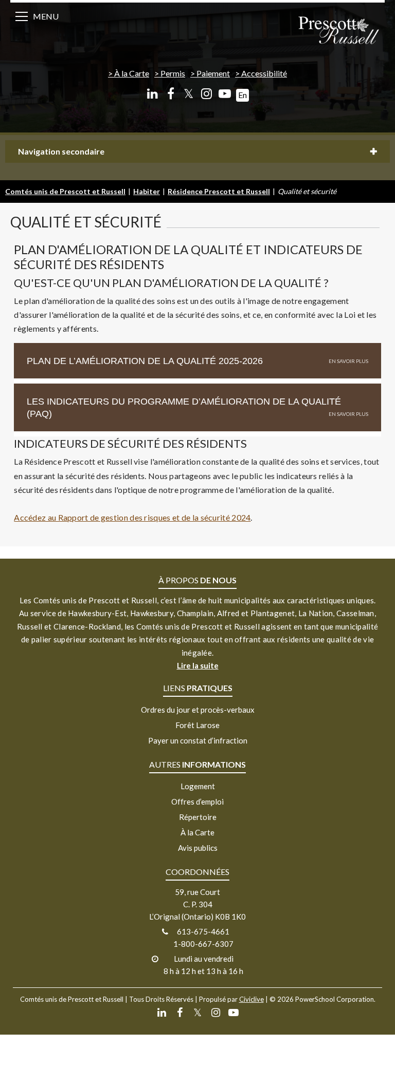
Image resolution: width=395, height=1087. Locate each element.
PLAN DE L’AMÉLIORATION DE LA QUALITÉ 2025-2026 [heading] (145, 361)
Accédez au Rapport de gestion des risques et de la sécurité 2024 (132, 517)
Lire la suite (198, 665)
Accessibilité (264, 73)
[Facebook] (170, 93)
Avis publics (198, 847)
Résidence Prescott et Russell (219, 191)
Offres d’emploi (197, 801)
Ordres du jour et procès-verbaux (198, 709)
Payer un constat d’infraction (197, 740)
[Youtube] (224, 93)
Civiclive (251, 999)
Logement (198, 786)
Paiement (213, 73)
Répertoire (198, 817)
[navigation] (338, 31)
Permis (172, 73)
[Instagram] (206, 93)
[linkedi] (152, 93)
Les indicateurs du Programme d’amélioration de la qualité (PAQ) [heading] (184, 407)
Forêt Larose (197, 725)
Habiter (146, 191)
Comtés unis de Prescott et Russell (65, 191)
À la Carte (131, 73)
